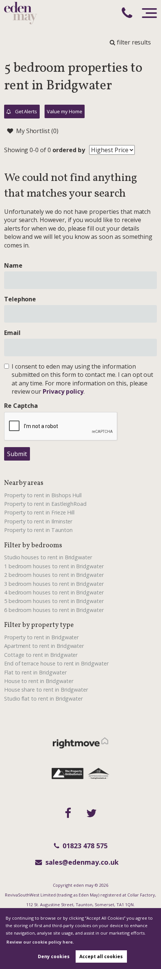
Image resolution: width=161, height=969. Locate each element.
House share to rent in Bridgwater (46, 689)
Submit (17, 454)
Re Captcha (21, 406)
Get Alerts (25, 111)
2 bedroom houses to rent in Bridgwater (54, 574)
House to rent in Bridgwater (38, 681)
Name (13, 265)
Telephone (20, 299)
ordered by (68, 150)
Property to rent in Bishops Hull (43, 495)
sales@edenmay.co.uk (82, 862)
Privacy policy (63, 391)
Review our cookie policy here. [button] (40, 942)
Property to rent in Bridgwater (41, 637)
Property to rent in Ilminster (38, 521)
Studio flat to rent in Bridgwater (43, 698)
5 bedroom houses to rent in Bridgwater (54, 601)
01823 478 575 (85, 845)
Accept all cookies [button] (101, 956)
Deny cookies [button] (54, 956)
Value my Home (64, 111)
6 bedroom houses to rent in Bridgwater (54, 609)
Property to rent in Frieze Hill (39, 512)
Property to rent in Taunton (38, 529)
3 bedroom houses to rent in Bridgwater (54, 583)
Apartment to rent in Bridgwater (44, 645)
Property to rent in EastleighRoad (45, 503)
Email (12, 333)
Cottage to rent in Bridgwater (41, 654)
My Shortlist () (37, 131)
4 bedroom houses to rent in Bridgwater (54, 592)
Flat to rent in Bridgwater (35, 672)
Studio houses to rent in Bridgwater (48, 557)
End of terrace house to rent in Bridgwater (56, 663)
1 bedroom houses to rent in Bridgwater (54, 566)
